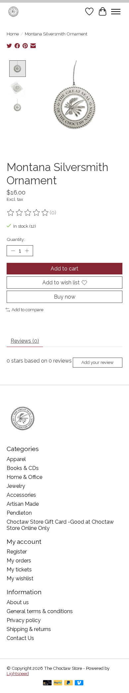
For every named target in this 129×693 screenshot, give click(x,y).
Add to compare (27, 309)
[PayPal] (58, 683)
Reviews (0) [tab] (25, 341)
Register (17, 552)
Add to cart (64, 268)
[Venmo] (79, 683)
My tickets (19, 569)
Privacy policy (24, 620)
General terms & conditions (40, 611)
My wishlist (20, 578)
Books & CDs (23, 468)
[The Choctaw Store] (13, 11)
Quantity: (16, 239)
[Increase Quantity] (26, 250)
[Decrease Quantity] (13, 250)
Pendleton (19, 513)
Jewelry (16, 486)
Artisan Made (23, 504)
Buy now (64, 297)
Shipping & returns (29, 629)
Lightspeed (18, 673)
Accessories (21, 495)
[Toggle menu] (115, 11)
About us (18, 602)
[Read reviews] (28, 213)
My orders (19, 560)
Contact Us (20, 638)
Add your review (97, 362)
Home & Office (24, 477)
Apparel (16, 459)
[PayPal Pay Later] (68, 683)
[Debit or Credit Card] (47, 683)
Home (13, 33)
